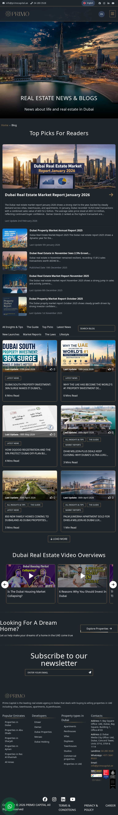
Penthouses (70, 731)
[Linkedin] (63, 799)
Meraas (38, 736)
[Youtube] (72, 799)
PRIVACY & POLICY (91, 808)
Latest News (64, 327)
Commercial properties (70, 757)
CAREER (111, 805)
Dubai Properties (43, 731)
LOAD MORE (59, 539)
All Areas (9, 762)
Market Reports (32, 334)
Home (4, 125)
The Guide (33, 327)
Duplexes (68, 741)
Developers (39, 715)
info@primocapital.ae (102, 765)
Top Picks (47, 327)
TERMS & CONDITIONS (67, 808)
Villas (66, 736)
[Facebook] (45, 799)
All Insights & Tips (12, 327)
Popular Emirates (13, 715)
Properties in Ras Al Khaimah (13, 756)
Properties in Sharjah (11, 740)
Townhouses (70, 746)
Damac (37, 726)
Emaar (37, 722)
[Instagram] (54, 799)
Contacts (96, 715)
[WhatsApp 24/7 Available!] (10, 806)
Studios (68, 750)
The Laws (50, 334)
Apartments (70, 726)
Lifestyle (64, 334)
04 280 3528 (107, 750)
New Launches (10, 334)
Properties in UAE (73, 763)
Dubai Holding (41, 741)
